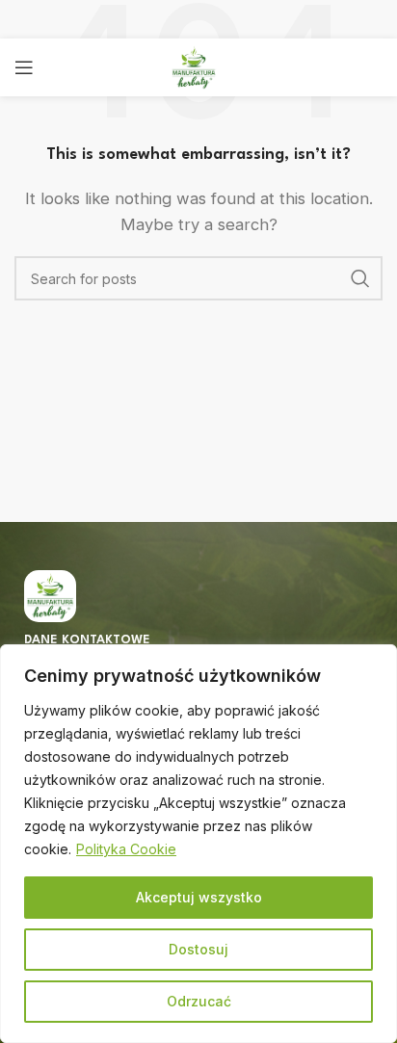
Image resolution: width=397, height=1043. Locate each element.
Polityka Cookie (126, 849)
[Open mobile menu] (24, 67)
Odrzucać (199, 1001)
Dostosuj (198, 949)
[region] (198, 843)
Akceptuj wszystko (199, 897)
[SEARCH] (360, 278)
